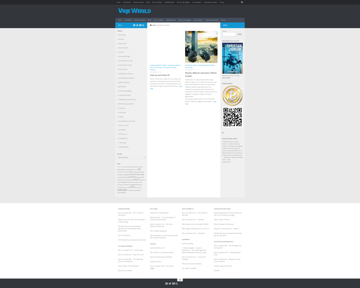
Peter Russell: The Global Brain (128, 266)
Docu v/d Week (157, 2)
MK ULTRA (125, 180)
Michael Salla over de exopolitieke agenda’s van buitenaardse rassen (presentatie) (129, 228)
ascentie (121, 39)
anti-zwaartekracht (135, 167)
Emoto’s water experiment (223, 266)
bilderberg (127, 169)
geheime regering (124, 82)
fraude (119, 175)
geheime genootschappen (158, 65)
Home (118, 2)
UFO (132, 187)
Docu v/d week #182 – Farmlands (193, 233)
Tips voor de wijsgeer (183, 2)
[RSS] (143, 25)
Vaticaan (122, 190)
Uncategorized (123, 138)
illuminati (140, 174)
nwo (143, 180)
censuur (135, 169)
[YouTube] (140, 25)
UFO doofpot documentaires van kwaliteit (132, 240)
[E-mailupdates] (134, 25)
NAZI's (137, 179)
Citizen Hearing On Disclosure (224, 224)
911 (121, 167)
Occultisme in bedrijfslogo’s (159, 213)
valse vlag (139, 187)
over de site (122, 112)
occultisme (158, 67)
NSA (141, 180)
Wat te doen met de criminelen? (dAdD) (195, 224)
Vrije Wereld (126, 2)
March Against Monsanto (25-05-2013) (195, 229)
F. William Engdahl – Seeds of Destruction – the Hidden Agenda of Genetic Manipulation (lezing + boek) (194, 250)
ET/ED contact (123, 69)
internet (119, 177)
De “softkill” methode (189, 268)
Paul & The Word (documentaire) (161, 257)
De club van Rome (124, 235)
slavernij (140, 184)
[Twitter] (137, 25)
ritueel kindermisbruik (133, 182)
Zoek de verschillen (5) (160, 75)
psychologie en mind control (127, 121)
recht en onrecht (123, 125)
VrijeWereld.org (131, 190)
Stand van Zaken (138, 2)
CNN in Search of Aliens (222, 219)
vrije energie (122, 143)
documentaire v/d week (126, 61)
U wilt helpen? (196, 2)
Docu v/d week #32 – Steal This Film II (131, 255)
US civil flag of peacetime (158, 231)
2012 (118, 167)
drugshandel (136, 172)
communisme (121, 172)
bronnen (121, 52)
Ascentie (217, 271)
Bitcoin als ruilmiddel (125, 271)
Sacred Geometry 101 (157, 248)
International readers (210, 2)
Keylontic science (156, 261)
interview (124, 177)
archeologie (122, 35)
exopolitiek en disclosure (126, 74)
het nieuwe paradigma (125, 91)
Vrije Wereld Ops (124, 147)
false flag (141, 172)
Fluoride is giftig (187, 243)
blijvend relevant (191, 65)
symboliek (119, 187)
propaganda (123, 182)
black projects (123, 43)
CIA (139, 169)
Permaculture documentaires (191, 264)
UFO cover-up (123, 134)
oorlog (118, 182)
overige (121, 117)
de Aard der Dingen (124, 56)
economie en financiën (125, 65)
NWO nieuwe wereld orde (126, 104)
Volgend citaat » (226, 162)
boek (131, 169)
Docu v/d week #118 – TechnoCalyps (130, 250)
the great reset (126, 187)
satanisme (134, 185)
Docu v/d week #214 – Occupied (193, 219)
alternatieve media (126, 167)
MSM (129, 180)
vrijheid (138, 190)
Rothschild (127, 185)
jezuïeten (132, 177)
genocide (123, 174)
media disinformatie (125, 95)
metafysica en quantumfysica (127, 99)
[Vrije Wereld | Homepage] (134, 11)
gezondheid (122, 86)
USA (136, 187)
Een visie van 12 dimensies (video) (161, 252)
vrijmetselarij (121, 193)
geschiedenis (131, 174)
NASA (132, 180)
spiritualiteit (122, 130)
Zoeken (224, 31)
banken (141, 167)
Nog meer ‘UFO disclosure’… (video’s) (226, 229)
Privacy (222, 2)
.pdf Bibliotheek (169, 2)
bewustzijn (121, 169)
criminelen (129, 172)
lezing (138, 177)
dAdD (148, 2)
